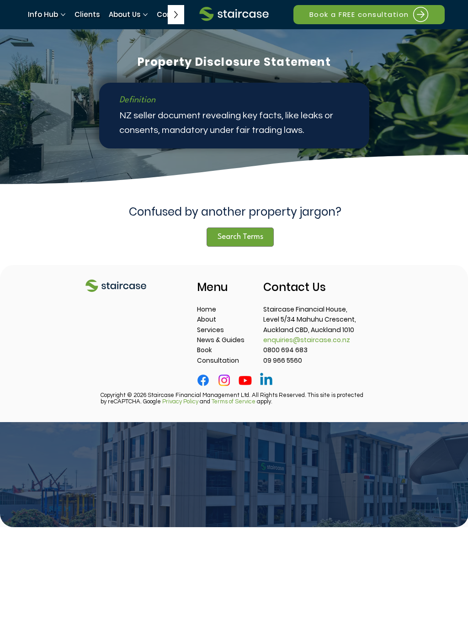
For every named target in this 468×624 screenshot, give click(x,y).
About (206, 319)
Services (210, 329)
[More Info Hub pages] (63, 14)
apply (241, 401)
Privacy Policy (180, 401)
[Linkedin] (266, 380)
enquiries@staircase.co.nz (306, 339)
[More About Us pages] (145, 14)
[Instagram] (224, 380)
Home (206, 309)
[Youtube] (245, 380)
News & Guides (221, 339)
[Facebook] (203, 380)
